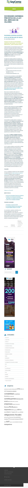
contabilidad (20, 222)
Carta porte (14, 389)
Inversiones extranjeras (9, 360)
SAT (8, 422)
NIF (16, 412)
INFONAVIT (7, 358)
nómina (21, 412)
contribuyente (12, 396)
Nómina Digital (7, 370)
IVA (5, 366)
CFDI (18, 389)
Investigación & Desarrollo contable (11, 362)
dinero (14, 401)
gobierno (19, 226)
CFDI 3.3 (22, 389)
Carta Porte (7, 339)
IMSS (6, 356)
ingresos (15, 409)
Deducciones (10, 401)
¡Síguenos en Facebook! (8, 190)
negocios (14, 412)
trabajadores (8, 424)
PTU (6, 372)
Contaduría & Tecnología (9, 343)
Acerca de (6, 470)
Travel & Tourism (8, 380)
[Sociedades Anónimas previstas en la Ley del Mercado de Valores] (14, 30)
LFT (11, 412)
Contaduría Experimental (9, 347)
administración (6, 389)
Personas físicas (12, 417)
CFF (5, 391)
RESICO (6, 376)
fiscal (11, 407)
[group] (14, 202)
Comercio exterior (11, 391)
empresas (20, 225)
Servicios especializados (9, 378)
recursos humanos (15, 419)
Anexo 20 (7, 337)
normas (18, 412)
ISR (6, 364)
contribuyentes (20, 223)
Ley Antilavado (7, 368)
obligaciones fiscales (12, 415)
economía (16, 401)
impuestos (7, 409)
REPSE (6, 374)
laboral (5, 412)
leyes (8, 412)
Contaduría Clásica (8, 345)
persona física (6, 417)
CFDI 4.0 (6, 341)
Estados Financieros (16, 404)
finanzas (6, 407)
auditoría (10, 389)
